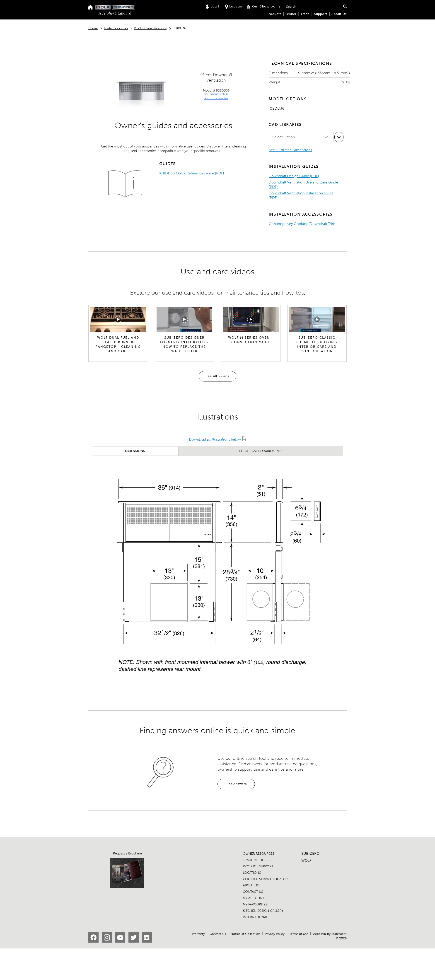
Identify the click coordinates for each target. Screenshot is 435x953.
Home (93, 28)
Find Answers (236, 784)
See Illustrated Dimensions (290, 150)
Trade (305, 14)
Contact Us (218, 934)
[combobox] (312, 6)
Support (320, 14)
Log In (216, 6)
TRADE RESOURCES (257, 860)
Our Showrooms (266, 6)
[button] (345, 6)
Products (273, 14)
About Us (339, 14)
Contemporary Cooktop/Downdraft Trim (302, 224)
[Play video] (118, 319)
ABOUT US (251, 885)
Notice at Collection (245, 934)
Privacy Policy (275, 934)
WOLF (306, 860)
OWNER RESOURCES (258, 854)
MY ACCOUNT (253, 898)
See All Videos (217, 376)
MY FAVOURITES (255, 904)
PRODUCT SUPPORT (258, 866)
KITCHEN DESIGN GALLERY (263, 911)
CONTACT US (253, 892)
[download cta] (338, 137)
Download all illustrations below (215, 439)
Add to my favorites (216, 98)
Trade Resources (116, 28)
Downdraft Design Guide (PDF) (294, 176)
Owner (291, 14)
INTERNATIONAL (255, 917)
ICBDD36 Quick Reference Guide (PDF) (191, 173)
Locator (236, 6)
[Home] (90, 7)
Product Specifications (150, 28)
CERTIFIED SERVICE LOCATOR (265, 879)
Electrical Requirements (261, 451)
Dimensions (135, 451)
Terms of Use (298, 934)
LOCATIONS (252, 873)
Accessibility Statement (330, 934)
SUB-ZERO (310, 853)
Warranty (198, 934)
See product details (216, 94)
